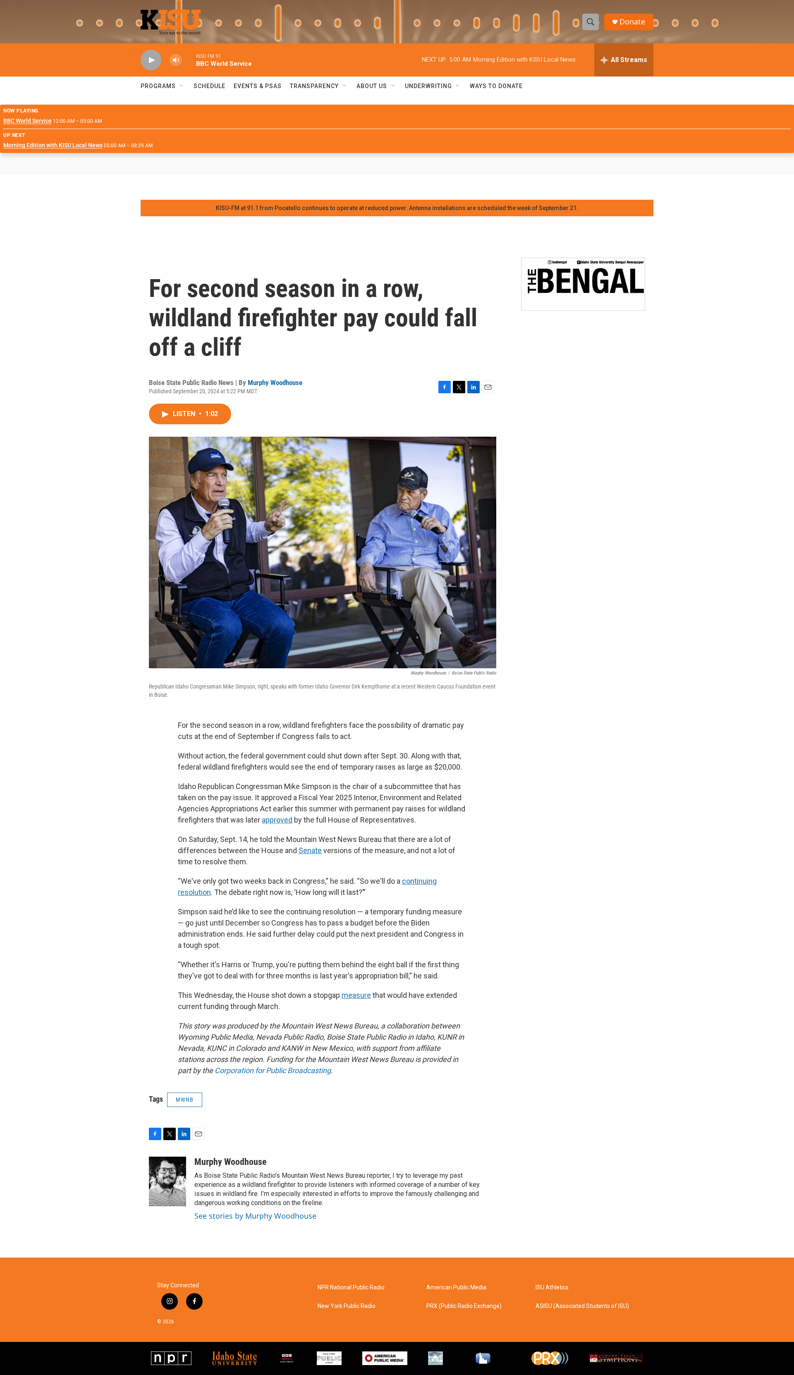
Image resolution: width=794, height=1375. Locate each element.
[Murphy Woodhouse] (167, 1181)
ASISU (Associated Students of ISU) (582, 1306)
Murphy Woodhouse (275, 382)
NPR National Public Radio (351, 1287)
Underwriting (428, 86)
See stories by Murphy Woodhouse (255, 1216)
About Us (371, 86)
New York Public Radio (346, 1306)
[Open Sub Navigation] (182, 86)
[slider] (189, 59)
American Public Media (456, 1287)
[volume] (176, 60)
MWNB (185, 1099)
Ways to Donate (496, 86)
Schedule (209, 86)
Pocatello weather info (132, 187)
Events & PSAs (258, 86)
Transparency (314, 86)
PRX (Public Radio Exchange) (464, 1306)
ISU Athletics (552, 1287)
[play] (151, 60)
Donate (632, 21)
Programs (158, 86)
